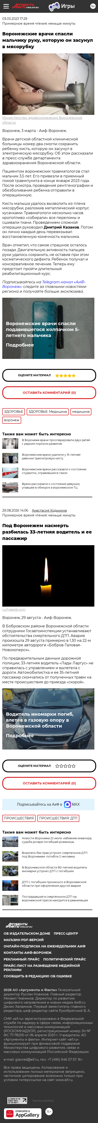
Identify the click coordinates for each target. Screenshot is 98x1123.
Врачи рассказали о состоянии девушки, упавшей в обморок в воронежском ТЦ (51, 485)
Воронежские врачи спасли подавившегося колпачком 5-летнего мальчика (43, 329)
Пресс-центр (66, 933)
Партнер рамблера (43, 1100)
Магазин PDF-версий (24, 940)
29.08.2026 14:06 (15, 510)
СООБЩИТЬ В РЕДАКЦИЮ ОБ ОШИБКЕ (38, 976)
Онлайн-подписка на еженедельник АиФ (44, 946)
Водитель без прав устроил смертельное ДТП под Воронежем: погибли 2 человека (55, 854)
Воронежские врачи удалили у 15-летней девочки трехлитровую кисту (51, 456)
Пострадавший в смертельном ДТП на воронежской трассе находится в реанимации (55, 898)
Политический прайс (64, 959)
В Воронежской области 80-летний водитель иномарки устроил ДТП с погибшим (54, 869)
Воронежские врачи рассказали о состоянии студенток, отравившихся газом (54, 471)
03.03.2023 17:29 (14, 19)
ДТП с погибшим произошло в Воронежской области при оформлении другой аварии (54, 883)
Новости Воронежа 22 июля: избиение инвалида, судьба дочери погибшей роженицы (57, 840)
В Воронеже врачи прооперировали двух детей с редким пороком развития (56, 441)
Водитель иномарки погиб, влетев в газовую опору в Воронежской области (39, 720)
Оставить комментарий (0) (49, 393)
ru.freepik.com (14, 610)
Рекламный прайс (22, 959)
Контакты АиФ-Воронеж (28, 953)
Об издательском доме (27, 933)
